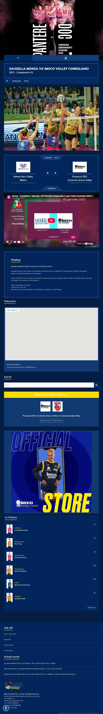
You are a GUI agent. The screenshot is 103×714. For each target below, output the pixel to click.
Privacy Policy (8, 645)
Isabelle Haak (20, 598)
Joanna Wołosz (21, 571)
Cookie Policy (8, 650)
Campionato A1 (47, 420)
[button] (6, 708)
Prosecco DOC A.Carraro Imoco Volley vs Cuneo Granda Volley (51, 416)
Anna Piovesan (21, 557)
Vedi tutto (92, 607)
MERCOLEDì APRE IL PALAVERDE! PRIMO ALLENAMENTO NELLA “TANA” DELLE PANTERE (33, 669)
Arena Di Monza (14, 364)
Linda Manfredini (21, 530)
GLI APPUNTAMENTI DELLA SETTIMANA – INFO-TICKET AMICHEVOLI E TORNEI (29, 663)
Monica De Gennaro (22, 585)
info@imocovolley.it (10, 707)
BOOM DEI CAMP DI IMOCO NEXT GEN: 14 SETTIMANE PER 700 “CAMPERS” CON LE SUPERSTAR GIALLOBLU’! (40, 674)
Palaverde (59, 420)
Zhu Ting (18, 544)
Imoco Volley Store (10, 634)
